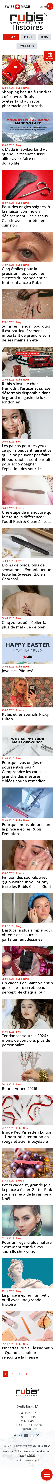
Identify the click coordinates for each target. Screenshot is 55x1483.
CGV (22, 1454)
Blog (44, 37)
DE (41, 6)
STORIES (11, 37)
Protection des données (37, 1451)
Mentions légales (12, 1451)
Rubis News (27, 45)
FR (45, 6)
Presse (28, 37)
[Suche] (50, 6)
